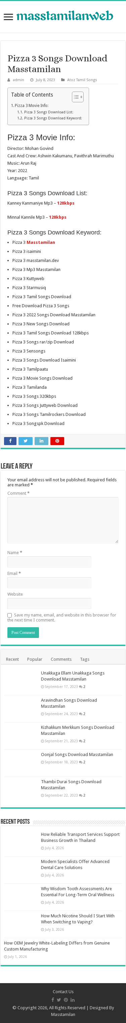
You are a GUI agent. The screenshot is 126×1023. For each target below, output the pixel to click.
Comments (61, 659)
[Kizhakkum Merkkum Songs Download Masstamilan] (21, 735)
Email (14, 573)
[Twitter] (59, 1000)
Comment (18, 493)
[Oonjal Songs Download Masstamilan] (21, 763)
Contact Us (63, 991)
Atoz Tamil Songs (82, 80)
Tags (84, 659)
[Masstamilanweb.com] (63, 16)
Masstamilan (63, 1014)
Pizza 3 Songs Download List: (48, 112)
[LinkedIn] (72, 1000)
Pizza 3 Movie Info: (31, 105)
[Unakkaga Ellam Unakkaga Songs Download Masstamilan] (21, 681)
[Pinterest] (66, 1000)
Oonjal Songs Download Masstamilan (77, 754)
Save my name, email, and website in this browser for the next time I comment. (61, 617)
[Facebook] (53, 1000)
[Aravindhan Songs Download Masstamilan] (21, 708)
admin (18, 80)
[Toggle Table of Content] (74, 97)
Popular (34, 659)
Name (14, 552)
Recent (12, 659)
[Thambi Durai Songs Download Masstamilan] (21, 790)
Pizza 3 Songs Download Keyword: (53, 118)
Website (15, 594)
